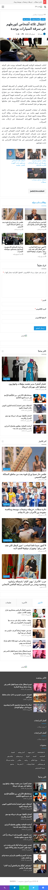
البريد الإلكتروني (40, 309)
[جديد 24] (38, 7)
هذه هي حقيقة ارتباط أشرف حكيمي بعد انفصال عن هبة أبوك (18, 631)
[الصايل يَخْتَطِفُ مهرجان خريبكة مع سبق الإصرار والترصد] (39, 419)
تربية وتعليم (19, 756)
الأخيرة (24, 602)
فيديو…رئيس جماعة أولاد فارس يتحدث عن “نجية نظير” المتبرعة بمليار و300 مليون (18, 846)
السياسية (42, 756)
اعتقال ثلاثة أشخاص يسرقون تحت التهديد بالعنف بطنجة (18, 163)
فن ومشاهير (41, 764)
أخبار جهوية (31, 752)
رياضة (26, 760)
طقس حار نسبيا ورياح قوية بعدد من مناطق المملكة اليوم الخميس (12, 224)
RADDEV (13, 881)
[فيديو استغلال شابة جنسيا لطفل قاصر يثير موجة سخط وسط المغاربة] (39, 654)
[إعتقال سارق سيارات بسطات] (36, 173)
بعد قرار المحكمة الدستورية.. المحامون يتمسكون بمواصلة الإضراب (13, 249)
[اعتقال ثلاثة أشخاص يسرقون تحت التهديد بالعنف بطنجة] (16, 154)
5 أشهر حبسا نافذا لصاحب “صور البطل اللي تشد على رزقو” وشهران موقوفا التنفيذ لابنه (36, 250)
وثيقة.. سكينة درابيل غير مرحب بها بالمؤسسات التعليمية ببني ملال (19, 621)
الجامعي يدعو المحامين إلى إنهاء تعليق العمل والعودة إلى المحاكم (36, 224)
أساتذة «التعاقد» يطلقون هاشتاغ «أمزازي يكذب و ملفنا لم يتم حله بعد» (18, 427)
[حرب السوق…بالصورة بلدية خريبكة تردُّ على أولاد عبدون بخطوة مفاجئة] (39, 838)
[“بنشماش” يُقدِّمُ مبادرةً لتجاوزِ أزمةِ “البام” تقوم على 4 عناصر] (39, 868)
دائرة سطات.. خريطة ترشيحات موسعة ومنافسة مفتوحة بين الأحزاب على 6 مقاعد (25, 511)
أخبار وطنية (21, 752)
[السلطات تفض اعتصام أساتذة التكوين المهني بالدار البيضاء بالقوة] (39, 408)
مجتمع (12, 764)
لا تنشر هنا (26, 19)
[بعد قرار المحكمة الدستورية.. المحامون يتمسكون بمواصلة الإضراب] (12, 239)
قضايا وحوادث (35, 19)
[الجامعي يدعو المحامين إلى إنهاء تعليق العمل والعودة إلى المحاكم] (35, 214)
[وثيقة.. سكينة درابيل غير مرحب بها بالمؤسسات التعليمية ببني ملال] (39, 623)
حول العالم (34, 760)
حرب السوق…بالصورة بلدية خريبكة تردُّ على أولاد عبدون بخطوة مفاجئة (17, 836)
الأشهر (40, 602)
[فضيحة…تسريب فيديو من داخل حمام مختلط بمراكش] (39, 697)
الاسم (43, 300)
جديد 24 (40, 34)
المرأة (27, 756)
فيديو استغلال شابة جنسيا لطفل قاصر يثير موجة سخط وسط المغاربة (17, 652)
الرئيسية (41, 14)
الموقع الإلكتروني (40, 317)
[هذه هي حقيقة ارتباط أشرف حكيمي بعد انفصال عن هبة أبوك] (39, 633)
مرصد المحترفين (40, 768)
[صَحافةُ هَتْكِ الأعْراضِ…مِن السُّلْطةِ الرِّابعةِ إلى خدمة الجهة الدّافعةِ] (39, 398)
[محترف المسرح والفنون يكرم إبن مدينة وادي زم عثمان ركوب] (39, 858)
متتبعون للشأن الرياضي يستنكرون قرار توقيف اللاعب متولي (18, 611)
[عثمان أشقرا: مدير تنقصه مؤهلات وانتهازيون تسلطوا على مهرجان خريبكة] (39, 786)
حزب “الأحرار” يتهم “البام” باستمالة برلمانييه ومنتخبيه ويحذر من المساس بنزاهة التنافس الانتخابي (24, 583)
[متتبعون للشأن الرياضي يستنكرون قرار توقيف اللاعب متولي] (39, 613)
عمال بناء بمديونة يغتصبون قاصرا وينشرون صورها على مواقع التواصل (18, 706)
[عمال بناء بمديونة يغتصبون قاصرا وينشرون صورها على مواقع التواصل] (39, 708)
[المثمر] (24, 335)
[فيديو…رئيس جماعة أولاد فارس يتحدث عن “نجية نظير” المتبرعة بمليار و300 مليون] (39, 848)
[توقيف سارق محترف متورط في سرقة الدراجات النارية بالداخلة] (36, 154)
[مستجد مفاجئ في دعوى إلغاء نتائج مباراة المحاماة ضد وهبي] (39, 644)
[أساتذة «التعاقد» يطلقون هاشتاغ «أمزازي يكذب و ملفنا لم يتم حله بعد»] (39, 429)
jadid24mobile (36, 191)
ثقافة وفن (10, 756)
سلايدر (35, 14)
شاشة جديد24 (10, 760)
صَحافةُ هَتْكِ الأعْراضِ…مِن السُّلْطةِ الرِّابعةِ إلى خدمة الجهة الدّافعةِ (18, 396)
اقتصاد (13, 752)
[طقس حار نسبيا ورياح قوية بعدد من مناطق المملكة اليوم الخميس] (12, 214)
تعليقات (8, 602)
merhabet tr (41, 752)
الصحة (34, 756)
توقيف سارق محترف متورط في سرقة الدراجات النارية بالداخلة (37, 163)
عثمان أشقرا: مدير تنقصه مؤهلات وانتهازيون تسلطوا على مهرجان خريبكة (27, 385)
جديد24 (43, 760)
